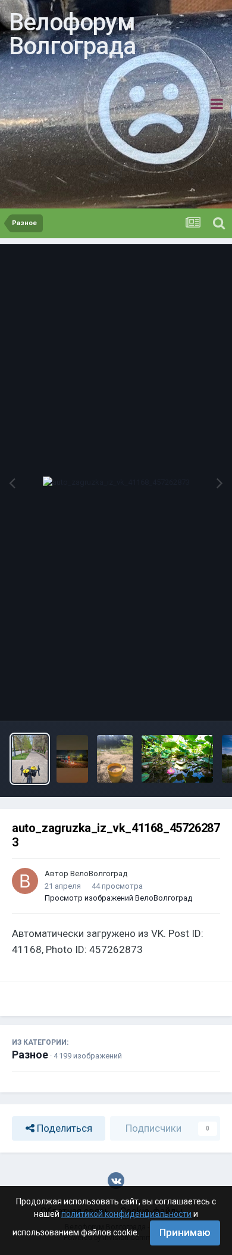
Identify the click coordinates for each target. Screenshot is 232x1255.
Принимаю (185, 1232)
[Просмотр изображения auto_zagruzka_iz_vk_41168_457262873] (30, 759)
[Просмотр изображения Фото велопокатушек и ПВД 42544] (177, 759)
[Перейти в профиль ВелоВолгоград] (25, 881)
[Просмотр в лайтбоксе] (116, 482)
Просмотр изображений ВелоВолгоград (118, 897)
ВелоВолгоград (98, 873)
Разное (30, 1054)
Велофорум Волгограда (72, 34)
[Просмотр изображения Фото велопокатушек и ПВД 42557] (115, 759)
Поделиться (63, 1128)
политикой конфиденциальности (126, 1214)
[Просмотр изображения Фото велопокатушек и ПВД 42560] (72, 759)
